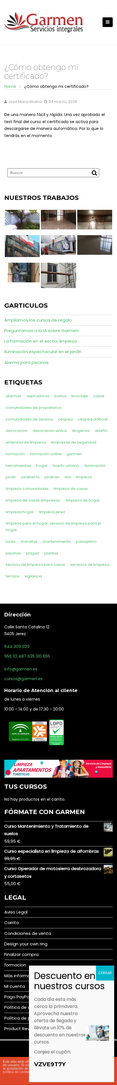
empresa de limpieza (26, 442)
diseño (101, 430)
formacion (15, 965)
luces (11, 541)
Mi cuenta (14, 986)
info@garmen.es (20, 669)
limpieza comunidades (27, 488)
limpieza (84, 477)
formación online (46, 454)
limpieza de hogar (83, 500)
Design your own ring (25, 944)
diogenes (81, 430)
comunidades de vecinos (29, 419)
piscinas (13, 553)
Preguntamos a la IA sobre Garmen (41, 331)
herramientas (18, 465)
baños (60, 396)
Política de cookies (24, 1007)
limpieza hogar (20, 512)
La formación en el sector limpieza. (41, 341)
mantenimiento (57, 541)
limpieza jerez (52, 512)
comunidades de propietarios (34, 407)
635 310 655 (39, 656)
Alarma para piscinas (26, 362)
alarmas (13, 396)
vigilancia (33, 576)
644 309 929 (17, 646)
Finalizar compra (21, 954)
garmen (74, 454)
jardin (11, 477)
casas (99, 396)
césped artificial (93, 419)
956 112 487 (15, 656)
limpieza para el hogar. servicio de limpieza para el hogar (53, 527)
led (68, 477)
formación (15, 454)
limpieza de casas (71, 488)
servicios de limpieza (89, 564)
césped (65, 419)
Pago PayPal (17, 997)
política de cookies (17, 1072)
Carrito (11, 922)
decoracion (17, 430)
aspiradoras (37, 396)
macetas (29, 541)
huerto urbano (66, 465)
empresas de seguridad (73, 442)
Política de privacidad (27, 1018)
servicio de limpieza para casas (35, 564)
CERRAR (105, 972)
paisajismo (86, 541)
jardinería (30, 477)
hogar (41, 465)
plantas (51, 553)
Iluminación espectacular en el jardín (43, 352)
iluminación (95, 465)
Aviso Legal (16, 912)
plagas (32, 553)
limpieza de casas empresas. (33, 500)
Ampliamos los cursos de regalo (38, 320)
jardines (52, 477)
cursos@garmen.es (23, 679)
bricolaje (80, 396)
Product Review (20, 1029)
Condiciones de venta (27, 933)
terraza (12, 576)
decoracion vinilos (50, 430)
